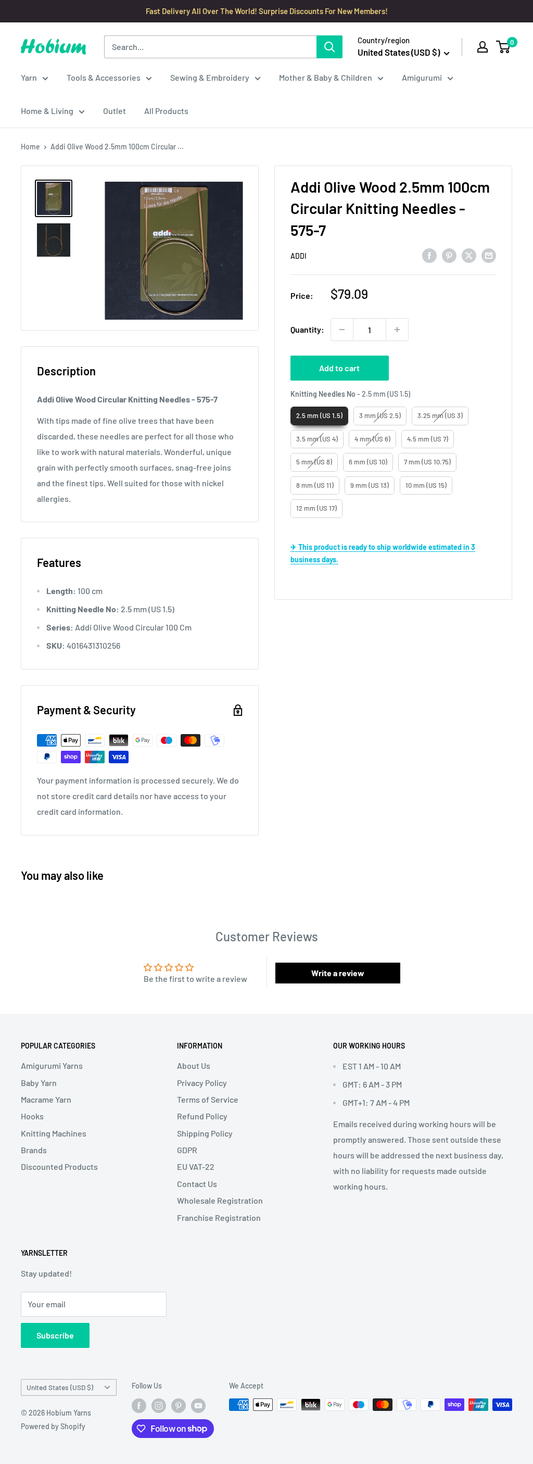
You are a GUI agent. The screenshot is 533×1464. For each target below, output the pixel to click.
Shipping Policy (205, 1133)
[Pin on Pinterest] (449, 255)
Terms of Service (207, 1099)
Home (30, 146)
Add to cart (339, 368)
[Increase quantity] (397, 329)
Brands (34, 1150)
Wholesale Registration (220, 1200)
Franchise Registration (219, 1217)
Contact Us (197, 1184)
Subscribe (55, 1335)
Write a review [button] (337, 973)
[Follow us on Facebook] (139, 1405)
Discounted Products (59, 1166)
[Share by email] (488, 255)
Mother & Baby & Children (325, 77)
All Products (166, 111)
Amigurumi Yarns (52, 1065)
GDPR (187, 1150)
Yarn (29, 77)
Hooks (32, 1116)
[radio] (319, 416)
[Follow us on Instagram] (158, 1405)
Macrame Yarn (46, 1099)
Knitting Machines (53, 1133)
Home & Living (47, 111)
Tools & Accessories (104, 77)
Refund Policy (202, 1116)
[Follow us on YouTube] (198, 1405)
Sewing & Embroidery (209, 77)
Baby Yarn (39, 1083)
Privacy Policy (202, 1083)
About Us (193, 1065)
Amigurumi (422, 77)
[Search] (329, 46)
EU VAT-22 (195, 1166)
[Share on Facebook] (429, 255)
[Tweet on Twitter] (469, 255)
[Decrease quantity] (342, 329)
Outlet (114, 111)
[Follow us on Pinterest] (178, 1405)
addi (298, 255)
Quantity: (307, 329)
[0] (503, 47)
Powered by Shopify (53, 1426)
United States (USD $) (60, 1387)
